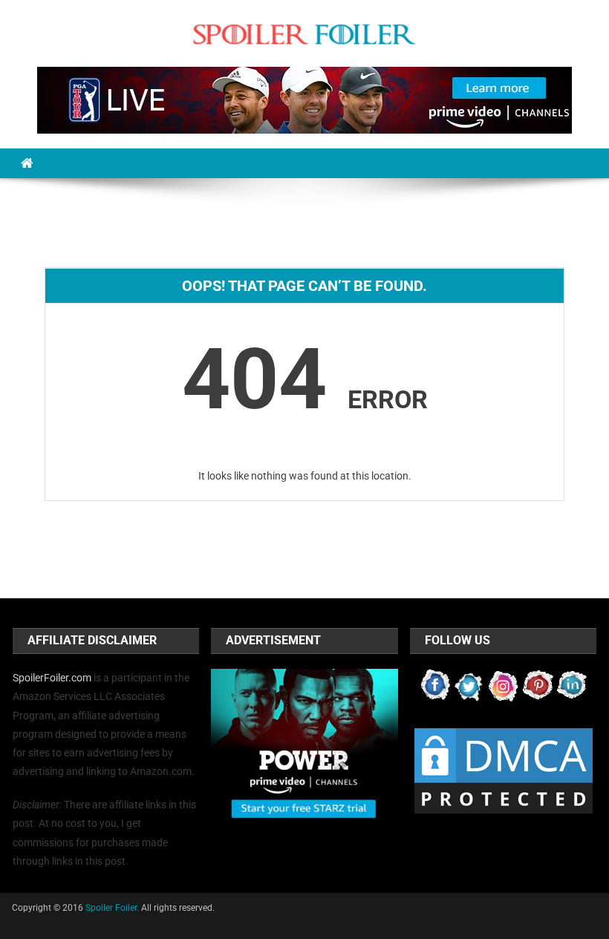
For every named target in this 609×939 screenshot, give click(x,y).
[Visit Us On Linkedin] (572, 684)
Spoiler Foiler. (112, 908)
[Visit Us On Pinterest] (538, 684)
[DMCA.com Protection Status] (503, 770)
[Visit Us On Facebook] (435, 684)
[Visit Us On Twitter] (469, 684)
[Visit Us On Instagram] (503, 684)
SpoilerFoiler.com (52, 678)
